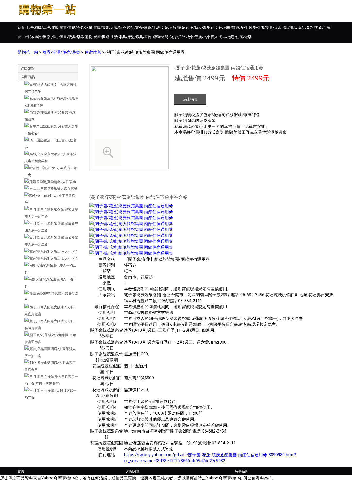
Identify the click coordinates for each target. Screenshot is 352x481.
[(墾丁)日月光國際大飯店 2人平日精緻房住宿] (48, 324)
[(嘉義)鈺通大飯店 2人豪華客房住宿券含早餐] (48, 88)
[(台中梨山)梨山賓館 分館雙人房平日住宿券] (48, 130)
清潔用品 (289, 27)
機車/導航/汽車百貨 (202, 36)
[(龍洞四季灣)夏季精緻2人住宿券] (48, 181)
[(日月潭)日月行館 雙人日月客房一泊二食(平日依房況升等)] (48, 380)
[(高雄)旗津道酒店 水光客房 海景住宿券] (48, 116)
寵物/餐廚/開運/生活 (101, 36)
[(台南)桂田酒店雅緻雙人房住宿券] (48, 188)
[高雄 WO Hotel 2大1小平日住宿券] (48, 199)
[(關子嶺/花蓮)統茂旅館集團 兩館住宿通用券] (48, 338)
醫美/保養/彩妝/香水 (265, 27)
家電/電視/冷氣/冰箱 (76, 27)
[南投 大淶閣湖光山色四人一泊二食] (48, 283)
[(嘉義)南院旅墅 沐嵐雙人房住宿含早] (48, 297)
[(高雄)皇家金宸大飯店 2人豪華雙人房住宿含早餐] (48, 157)
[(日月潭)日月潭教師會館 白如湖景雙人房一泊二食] (48, 241)
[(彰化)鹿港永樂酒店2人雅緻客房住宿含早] (48, 366)
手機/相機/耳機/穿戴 (42, 27)
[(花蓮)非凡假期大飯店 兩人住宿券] (48, 251)
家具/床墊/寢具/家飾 (135, 36)
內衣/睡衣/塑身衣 (200, 27)
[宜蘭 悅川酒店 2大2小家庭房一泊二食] (48, 171)
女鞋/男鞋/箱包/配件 (231, 27)
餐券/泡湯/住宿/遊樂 (235, 36)
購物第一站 (28, 52)
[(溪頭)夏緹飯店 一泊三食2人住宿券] (48, 144)
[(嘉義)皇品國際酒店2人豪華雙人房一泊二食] (48, 352)
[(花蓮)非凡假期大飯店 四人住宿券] (48, 258)
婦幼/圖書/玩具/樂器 (67, 36)
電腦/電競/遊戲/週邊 (109, 27)
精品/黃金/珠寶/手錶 (143, 27)
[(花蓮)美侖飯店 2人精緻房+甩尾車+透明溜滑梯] (48, 102)
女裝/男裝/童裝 (173, 27)
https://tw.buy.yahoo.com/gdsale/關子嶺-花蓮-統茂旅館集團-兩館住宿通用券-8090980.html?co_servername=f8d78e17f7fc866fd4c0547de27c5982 (210, 457)
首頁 (21, 27)
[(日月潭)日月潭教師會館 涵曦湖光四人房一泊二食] (48, 227)
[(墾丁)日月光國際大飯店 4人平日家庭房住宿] (48, 311)
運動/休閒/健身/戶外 (169, 36)
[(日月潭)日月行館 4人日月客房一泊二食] (48, 394)
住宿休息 (93, 52)
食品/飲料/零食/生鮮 (314, 27)
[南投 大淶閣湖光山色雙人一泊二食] (48, 269)
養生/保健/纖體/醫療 (34, 36)
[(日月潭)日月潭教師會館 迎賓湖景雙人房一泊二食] (48, 213)
